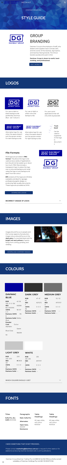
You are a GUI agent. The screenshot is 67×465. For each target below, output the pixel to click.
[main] (33, 14)
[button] (2, 2)
